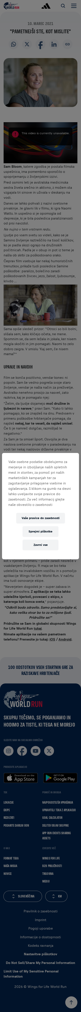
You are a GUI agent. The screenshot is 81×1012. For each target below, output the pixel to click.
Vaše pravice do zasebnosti (41, 518)
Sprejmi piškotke (40, 531)
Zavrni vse (41, 545)
